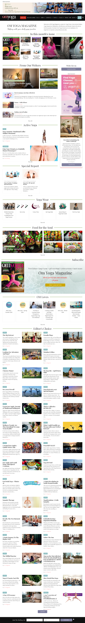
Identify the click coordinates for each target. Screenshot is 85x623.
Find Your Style (76, 212)
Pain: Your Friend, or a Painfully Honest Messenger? (14, 150)
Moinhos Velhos (48, 352)
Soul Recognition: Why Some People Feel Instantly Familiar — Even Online (76, 314)
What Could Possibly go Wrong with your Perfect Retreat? (52, 427)
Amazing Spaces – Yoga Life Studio (36, 45)
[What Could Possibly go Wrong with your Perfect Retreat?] (72, 427)
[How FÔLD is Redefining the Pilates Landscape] (71, 126)
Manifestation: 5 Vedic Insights (51, 501)
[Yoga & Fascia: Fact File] (32, 580)
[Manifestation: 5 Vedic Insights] (72, 502)
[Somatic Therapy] (32, 502)
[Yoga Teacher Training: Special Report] (36, 51)
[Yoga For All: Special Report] (31, 174)
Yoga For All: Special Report (29, 183)
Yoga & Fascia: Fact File (11, 578)
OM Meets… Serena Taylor (25, 44)
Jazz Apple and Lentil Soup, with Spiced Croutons (10, 464)
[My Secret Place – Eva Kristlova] (25, 51)
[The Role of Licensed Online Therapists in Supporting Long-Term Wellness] (36, 304)
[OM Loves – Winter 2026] (63, 304)
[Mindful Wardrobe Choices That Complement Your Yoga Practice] (9, 206)
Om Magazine (7, 141)
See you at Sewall (8, 389)
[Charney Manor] (32, 372)
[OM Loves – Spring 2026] (22, 304)
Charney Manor (8, 371)
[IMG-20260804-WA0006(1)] (42, 7)
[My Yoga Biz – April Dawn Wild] (72, 372)
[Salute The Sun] (72, 539)
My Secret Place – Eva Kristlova (26, 57)
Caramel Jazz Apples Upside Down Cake (10, 446)
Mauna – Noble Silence (20, 102)
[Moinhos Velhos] (72, 354)
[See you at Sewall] (32, 391)
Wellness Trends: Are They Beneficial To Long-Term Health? (11, 427)
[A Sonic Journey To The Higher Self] (32, 539)
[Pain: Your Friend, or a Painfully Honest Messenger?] (44, 153)
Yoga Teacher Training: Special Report (36, 57)
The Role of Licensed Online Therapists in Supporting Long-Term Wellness (35, 314)
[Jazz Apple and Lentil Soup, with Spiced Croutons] (32, 464)
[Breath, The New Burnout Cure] (32, 520)
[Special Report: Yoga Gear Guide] (63, 206)
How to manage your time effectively (24, 93)
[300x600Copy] (71, 94)
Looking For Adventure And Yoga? (11, 353)
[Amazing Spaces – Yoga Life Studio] (36, 39)
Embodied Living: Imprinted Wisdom (49, 519)
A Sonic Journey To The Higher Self (11, 538)
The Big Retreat (8, 335)
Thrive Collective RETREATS (49, 407)
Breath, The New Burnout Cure (11, 519)
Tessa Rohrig (7, 158)
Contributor (5, 146)
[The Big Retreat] (32, 337)
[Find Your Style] (76, 206)
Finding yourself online (20, 112)
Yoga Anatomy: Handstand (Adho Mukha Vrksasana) (14, 132)
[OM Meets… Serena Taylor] (25, 39)
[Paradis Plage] (72, 337)
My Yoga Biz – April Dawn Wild (52, 371)
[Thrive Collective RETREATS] (72, 408)
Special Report (14, 181)
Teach (4, 129)
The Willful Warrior (9, 556)
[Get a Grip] (22, 206)
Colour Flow (36, 212)
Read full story (72, 164)
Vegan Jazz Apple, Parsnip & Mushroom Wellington (11, 407)
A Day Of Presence (9, 595)
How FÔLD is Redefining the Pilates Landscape (71, 140)
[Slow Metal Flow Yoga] (72, 580)
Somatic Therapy (8, 500)
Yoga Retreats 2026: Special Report (50, 390)
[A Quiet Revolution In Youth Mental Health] (72, 483)
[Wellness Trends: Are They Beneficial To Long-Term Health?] (32, 427)
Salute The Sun (48, 537)
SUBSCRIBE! (66, 619)
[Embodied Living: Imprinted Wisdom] (72, 520)
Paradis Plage (48, 335)
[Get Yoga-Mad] (49, 206)
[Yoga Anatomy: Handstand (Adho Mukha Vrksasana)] (44, 136)
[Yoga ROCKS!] (72, 464)
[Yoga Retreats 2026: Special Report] (72, 391)
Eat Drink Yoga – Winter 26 (11, 482)
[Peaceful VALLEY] (72, 447)
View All (30, 121)
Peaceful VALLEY (49, 446)
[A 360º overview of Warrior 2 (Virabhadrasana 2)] (72, 597)
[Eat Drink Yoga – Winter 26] (32, 483)
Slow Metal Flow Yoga (50, 578)
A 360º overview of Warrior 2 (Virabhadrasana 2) (50, 597)
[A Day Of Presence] (32, 597)
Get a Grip (22, 212)
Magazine (9, 181)
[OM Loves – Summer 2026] (9, 304)
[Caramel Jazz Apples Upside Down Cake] (32, 447)
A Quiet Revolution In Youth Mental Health (50, 482)
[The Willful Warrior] (32, 558)
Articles (5, 181)
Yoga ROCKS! (48, 463)
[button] (71, 69)
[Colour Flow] (36, 206)
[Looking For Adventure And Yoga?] (32, 354)
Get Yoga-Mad (49, 212)
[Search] (83, 17)
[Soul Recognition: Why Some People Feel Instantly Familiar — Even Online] (76, 304)
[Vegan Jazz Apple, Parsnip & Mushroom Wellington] (32, 408)
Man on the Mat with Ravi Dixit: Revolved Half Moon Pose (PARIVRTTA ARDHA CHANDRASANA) (52, 558)
